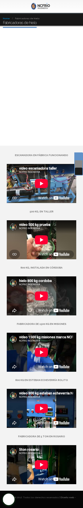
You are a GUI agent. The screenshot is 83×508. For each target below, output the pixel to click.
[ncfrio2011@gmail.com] (78, 164)
